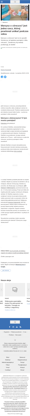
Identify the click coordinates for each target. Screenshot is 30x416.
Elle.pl (7, 357)
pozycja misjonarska (14, 202)
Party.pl (22, 362)
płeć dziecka (5, 270)
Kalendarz (4, 123)
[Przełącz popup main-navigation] (2, 1)
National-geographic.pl (7, 362)
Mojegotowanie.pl (22, 360)
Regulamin (6, 332)
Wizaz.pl (22, 367)
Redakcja (11, 335)
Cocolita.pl (7, 370)
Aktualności (5, 22)
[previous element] (1, 300)
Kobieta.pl (7, 360)
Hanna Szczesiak (6, 70)
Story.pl (22, 370)
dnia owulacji (18, 151)
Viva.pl (7, 367)
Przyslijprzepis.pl (22, 365)
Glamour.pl (22, 357)
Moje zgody (18, 335)
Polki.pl (7, 365)
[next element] (28, 300)
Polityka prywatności (16, 332)
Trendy (7, 298)
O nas (24, 332)
